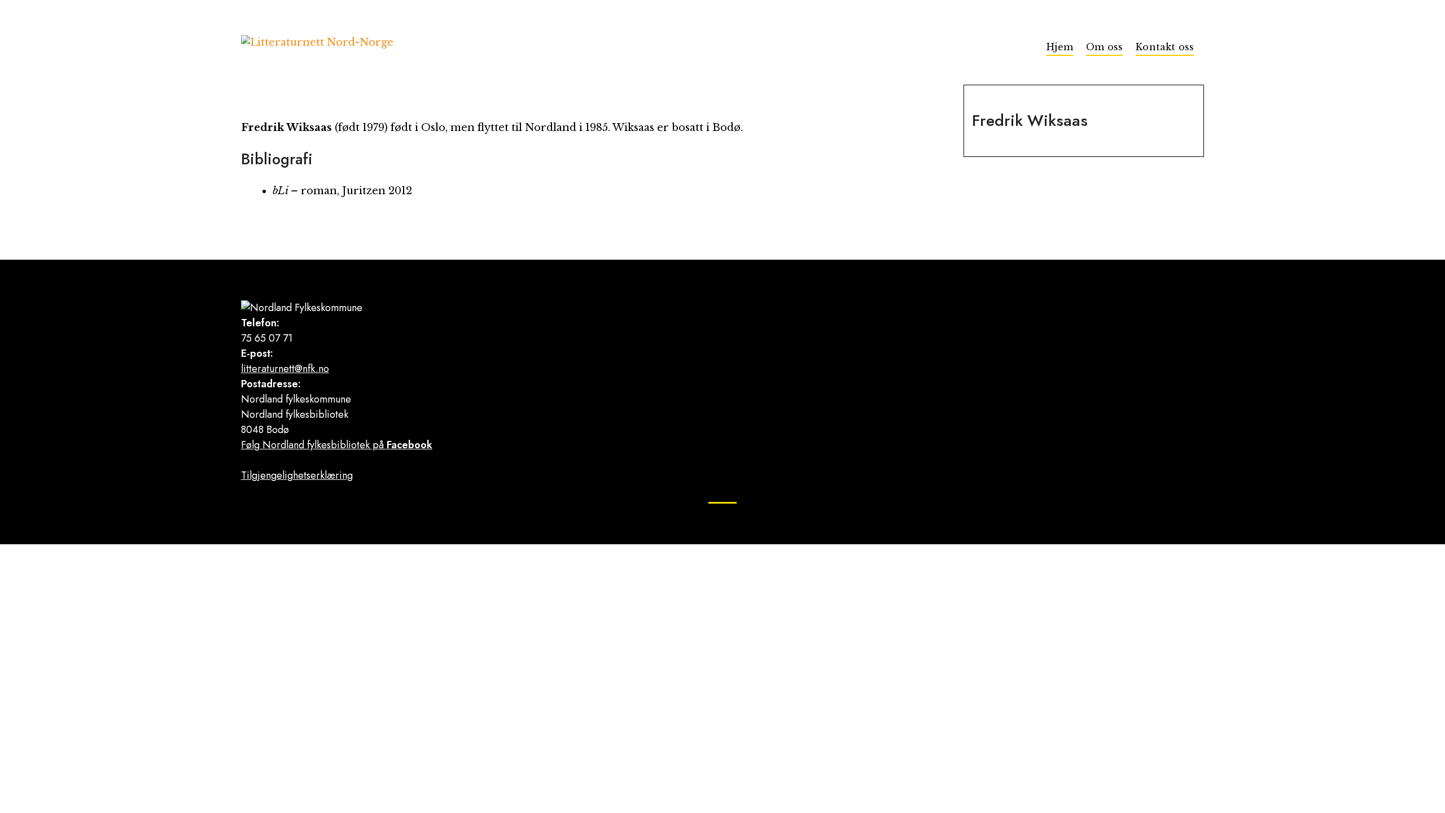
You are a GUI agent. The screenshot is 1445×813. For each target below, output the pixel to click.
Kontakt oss (1165, 47)
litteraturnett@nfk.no (285, 368)
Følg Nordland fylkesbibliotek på (336, 445)
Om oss (1104, 47)
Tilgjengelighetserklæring (297, 475)
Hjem (1059, 47)
